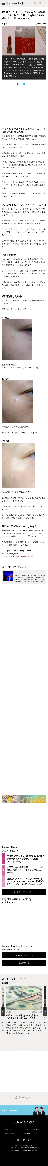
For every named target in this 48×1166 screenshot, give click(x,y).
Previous (3, 1011)
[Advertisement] (24, 104)
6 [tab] (27, 1048)
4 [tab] (22, 1048)
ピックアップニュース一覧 (24, 892)
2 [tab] (18, 1048)
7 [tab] (29, 1048)
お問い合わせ (9, 1133)
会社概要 (27, 1133)
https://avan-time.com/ (24, 556)
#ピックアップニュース (17, 567)
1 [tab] (16, 1048)
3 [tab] (20, 1048)
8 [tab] (31, 1048)
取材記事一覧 (24, 963)
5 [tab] (25, 1048)
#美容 (4, 567)
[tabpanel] (24, 1015)
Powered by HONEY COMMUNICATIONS (24, 1151)
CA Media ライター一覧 (24, 955)
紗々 (5, 24)
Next (45, 1011)
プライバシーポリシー (32, 1129)
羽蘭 (10, 1012)
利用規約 (8, 1129)
